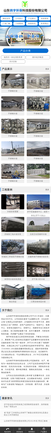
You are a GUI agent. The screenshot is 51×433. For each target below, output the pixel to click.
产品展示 (32, 18)
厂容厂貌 (6, 23)
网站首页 (6, 18)
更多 (47, 69)
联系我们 (44, 23)
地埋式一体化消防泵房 (13, 57)
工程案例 (19, 23)
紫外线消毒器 (37, 57)
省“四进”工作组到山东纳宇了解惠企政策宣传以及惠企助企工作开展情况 (26, 414)
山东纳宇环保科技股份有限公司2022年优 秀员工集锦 (26, 421)
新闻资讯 (32, 23)
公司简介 (19, 18)
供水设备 (13, 61)
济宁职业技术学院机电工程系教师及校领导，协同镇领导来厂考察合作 (26, 406)
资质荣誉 (44, 18)
